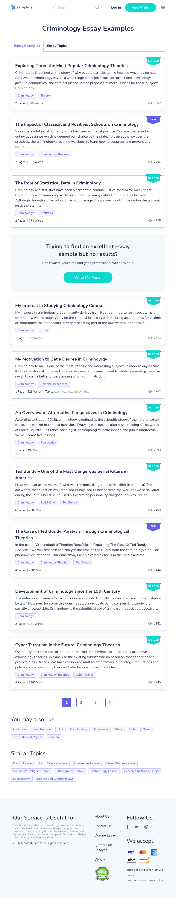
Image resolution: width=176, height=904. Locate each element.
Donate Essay (105, 835)
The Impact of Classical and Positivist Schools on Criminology (77, 124)
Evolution (19, 729)
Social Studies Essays (120, 763)
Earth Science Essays (53, 763)
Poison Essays (22, 763)
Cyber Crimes (85, 675)
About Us (102, 816)
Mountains (101, 729)
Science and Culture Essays (55, 779)
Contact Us (103, 826)
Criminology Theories (55, 154)
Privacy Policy (155, 880)
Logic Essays (21, 779)
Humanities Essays (86, 763)
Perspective (48, 442)
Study (45, 330)
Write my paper (88, 277)
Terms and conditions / (140, 870)
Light (132, 729)
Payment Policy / (136, 880)
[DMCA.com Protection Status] (107, 871)
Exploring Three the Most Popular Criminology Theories (71, 66)
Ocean (147, 729)
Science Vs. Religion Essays (31, 771)
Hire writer (141, 7)
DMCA (100, 859)
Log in (116, 7)
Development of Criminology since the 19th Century (67, 591)
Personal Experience (54, 384)
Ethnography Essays (70, 771)
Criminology (26, 96)
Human (54, 737)
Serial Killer (48, 502)
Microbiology (78, 729)
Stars (118, 729)
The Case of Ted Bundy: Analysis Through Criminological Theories (72, 534)
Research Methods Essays (141, 771)
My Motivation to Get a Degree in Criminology (61, 359)
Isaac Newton (42, 729)
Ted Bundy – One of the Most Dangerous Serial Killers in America (71, 474)
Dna (60, 729)
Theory (45, 96)
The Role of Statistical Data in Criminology (58, 183)
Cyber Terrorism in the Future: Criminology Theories (67, 645)
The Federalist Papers (27, 737)
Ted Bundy (70, 502)
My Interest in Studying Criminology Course (59, 305)
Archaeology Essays (104, 771)
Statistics (47, 213)
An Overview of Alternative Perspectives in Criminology (71, 413)
